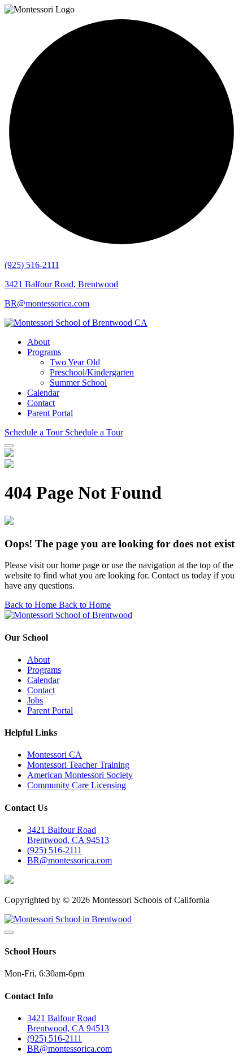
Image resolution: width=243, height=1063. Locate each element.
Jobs (35, 700)
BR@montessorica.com (47, 303)
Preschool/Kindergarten (92, 372)
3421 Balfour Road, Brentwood (61, 284)
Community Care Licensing (76, 785)
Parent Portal (50, 413)
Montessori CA (54, 754)
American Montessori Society (80, 775)
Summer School (78, 382)
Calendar (43, 392)
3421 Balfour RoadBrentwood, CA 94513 (68, 835)
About (38, 342)
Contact (41, 403)
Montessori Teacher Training (78, 765)
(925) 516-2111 (32, 265)
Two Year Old (75, 362)
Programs (44, 352)
